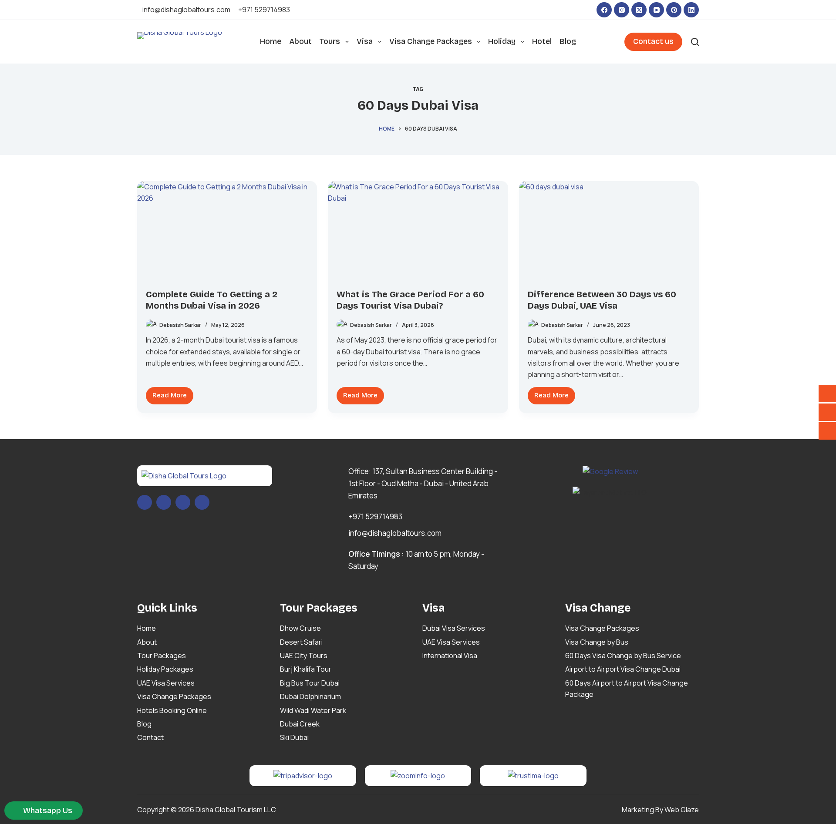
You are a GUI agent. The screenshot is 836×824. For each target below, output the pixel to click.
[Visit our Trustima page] (533, 775)
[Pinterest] (673, 9)
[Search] (695, 42)
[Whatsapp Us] (827, 431)
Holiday (502, 41)
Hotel (542, 41)
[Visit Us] (827, 393)
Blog (568, 41)
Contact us (653, 41)
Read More (172, 393)
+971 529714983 (264, 9)
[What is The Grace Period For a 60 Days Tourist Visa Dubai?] (418, 231)
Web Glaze (681, 809)
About (300, 41)
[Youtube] (182, 502)
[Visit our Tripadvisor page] (302, 775)
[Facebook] (604, 9)
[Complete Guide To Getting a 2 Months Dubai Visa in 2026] (227, 231)
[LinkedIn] (691, 9)
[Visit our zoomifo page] (418, 775)
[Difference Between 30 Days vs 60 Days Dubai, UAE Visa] (609, 232)
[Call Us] (827, 412)
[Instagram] (621, 9)
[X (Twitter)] (639, 9)
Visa (365, 41)
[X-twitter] (163, 502)
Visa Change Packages (430, 41)
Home (270, 41)
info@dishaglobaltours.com (186, 9)
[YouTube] (656, 9)
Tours (330, 41)
